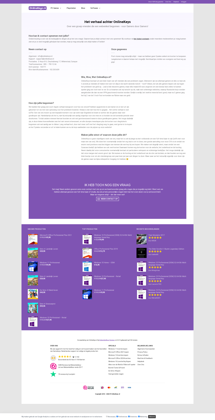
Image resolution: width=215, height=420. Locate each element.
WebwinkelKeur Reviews (107, 340)
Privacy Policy (142, 352)
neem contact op (109, 199)
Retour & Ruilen (143, 355)
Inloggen (183, 2)
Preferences (122, 417)
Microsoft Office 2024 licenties (119, 358)
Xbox (83, 8)
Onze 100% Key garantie (155, 2)
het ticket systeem (141, 39)
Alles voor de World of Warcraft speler (121, 364)
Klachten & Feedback (145, 358)
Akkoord (152, 417)
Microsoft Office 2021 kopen (118, 352)
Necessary (112, 417)
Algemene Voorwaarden (146, 349)
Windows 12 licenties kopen (118, 355)
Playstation (71, 8)
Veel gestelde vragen (116, 374)
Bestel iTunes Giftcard (116, 368)
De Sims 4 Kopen (114, 371)
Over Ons (168, 2)
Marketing (143, 417)
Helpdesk (176, 2)
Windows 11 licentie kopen (117, 349)
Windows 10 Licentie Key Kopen (119, 361)
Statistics (133, 417)
